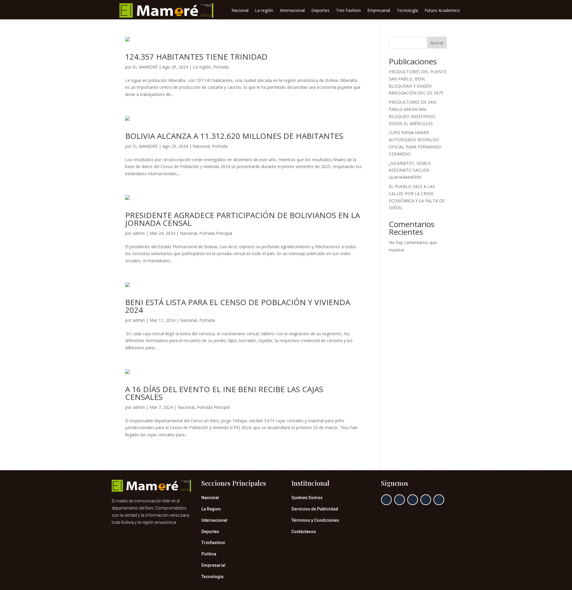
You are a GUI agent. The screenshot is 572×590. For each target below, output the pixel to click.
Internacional (292, 10)
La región (264, 10)
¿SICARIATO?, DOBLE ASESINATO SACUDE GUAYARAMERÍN (410, 170)
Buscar (437, 43)
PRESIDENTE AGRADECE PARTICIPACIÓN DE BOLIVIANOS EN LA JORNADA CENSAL (242, 219)
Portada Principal (215, 233)
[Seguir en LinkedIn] (425, 499)
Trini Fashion (348, 10)
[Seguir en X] (399, 499)
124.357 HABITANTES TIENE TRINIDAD (196, 56)
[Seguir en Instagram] (412, 499)
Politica (208, 554)
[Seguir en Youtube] (438, 499)
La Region (211, 509)
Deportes (320, 10)
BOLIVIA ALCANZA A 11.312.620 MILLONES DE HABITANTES (234, 136)
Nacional (239, 10)
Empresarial (378, 10)
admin (139, 233)
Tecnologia (212, 576)
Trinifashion (213, 542)
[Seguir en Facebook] (386, 499)
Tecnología (407, 10)
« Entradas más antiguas (148, 459)
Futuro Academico (442, 10)
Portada (221, 67)
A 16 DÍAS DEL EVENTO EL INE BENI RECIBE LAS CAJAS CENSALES (224, 393)
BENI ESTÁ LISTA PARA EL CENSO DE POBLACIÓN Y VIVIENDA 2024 (237, 306)
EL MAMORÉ (145, 67)
